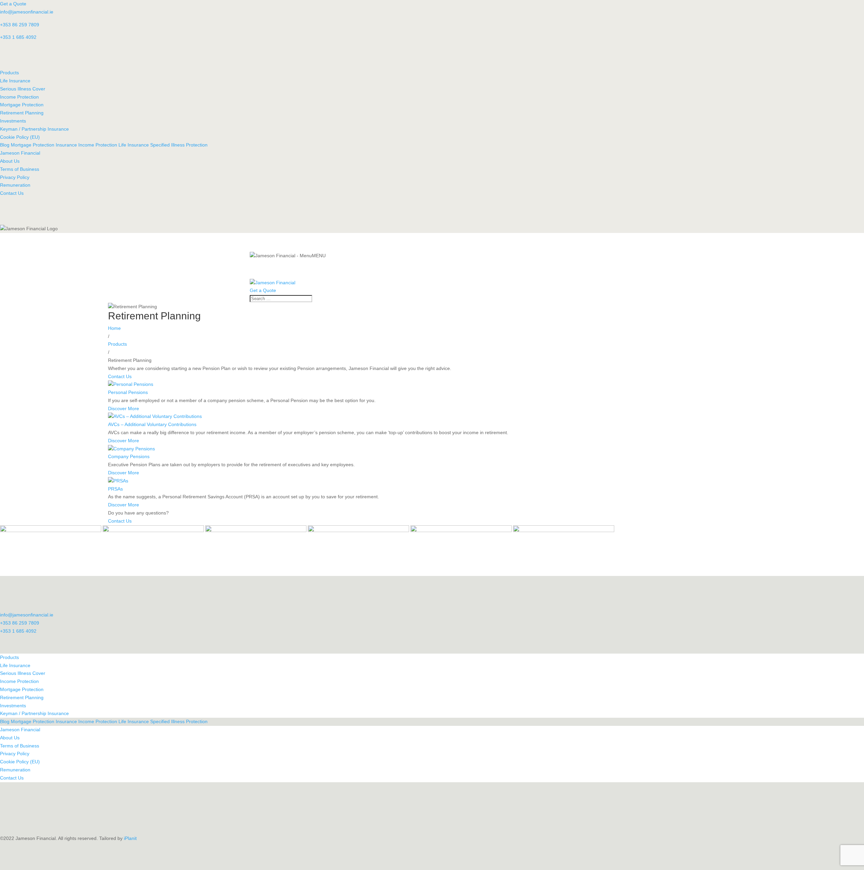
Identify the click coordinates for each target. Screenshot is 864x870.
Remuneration (15, 185)
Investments (13, 121)
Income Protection (19, 97)
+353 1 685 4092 (18, 37)
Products (9, 72)
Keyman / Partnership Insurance (34, 129)
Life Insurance (15, 80)
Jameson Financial (20, 153)
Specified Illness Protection (179, 145)
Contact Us (12, 193)
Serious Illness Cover (22, 88)
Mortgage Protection (22, 104)
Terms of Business (19, 169)
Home (114, 328)
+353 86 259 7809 (19, 24)
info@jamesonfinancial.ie (26, 12)
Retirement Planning (22, 112)
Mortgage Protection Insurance (44, 145)
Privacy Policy (14, 177)
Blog (4, 145)
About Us (10, 161)
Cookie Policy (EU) (20, 137)
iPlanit (130, 838)
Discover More (123, 408)
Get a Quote (13, 3)
